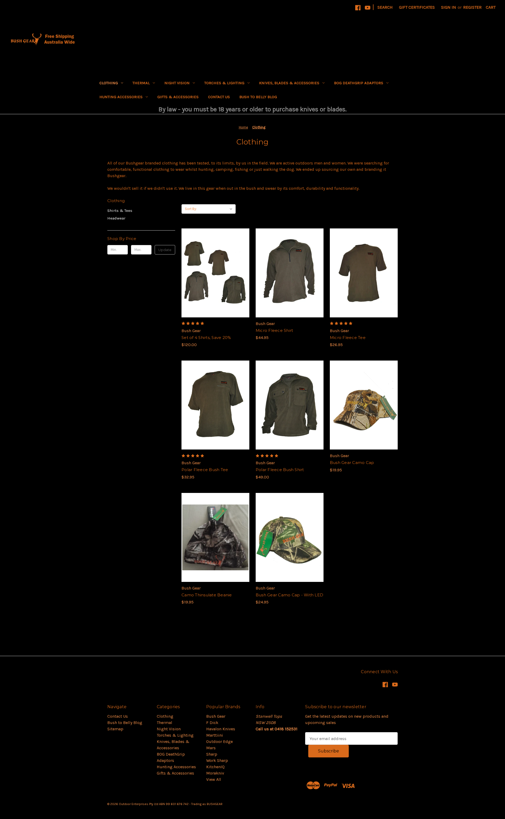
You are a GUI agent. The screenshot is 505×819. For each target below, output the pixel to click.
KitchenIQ (215, 766)
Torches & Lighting (224, 83)
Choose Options (215, 283)
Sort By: (191, 209)
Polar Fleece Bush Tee (204, 469)
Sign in (448, 7)
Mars (211, 747)
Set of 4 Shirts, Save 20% (206, 337)
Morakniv (215, 773)
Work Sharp (217, 760)
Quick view (210, 262)
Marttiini (214, 735)
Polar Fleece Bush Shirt (280, 469)
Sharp (211, 754)
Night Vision (177, 83)
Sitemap (115, 728)
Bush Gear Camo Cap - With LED (289, 594)
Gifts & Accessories (178, 96)
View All (213, 779)
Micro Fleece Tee (348, 337)
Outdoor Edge (219, 741)
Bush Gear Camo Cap (352, 462)
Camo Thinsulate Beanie (206, 594)
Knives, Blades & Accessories (289, 83)
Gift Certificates (417, 7)
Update (164, 250)
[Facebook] (358, 8)
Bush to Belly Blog (258, 96)
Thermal (141, 83)
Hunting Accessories (121, 96)
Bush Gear (215, 716)
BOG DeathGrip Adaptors (358, 83)
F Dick (212, 722)
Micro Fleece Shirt (274, 330)
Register (472, 7)
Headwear (116, 218)
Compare (213, 273)
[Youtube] (367, 8)
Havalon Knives (220, 728)
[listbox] (217, 208)
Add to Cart (363, 415)
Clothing (108, 83)
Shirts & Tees (119, 210)
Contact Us (219, 96)
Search (385, 7)
